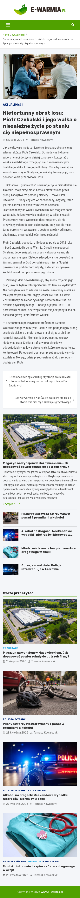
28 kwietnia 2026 (17, 732)
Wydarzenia (51, 861)
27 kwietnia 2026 (17, 804)
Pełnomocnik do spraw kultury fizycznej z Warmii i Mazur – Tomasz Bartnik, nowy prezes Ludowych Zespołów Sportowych (40, 381)
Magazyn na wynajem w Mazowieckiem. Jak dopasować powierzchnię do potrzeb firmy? (36, 465)
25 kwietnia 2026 (17, 875)
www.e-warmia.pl (52, 892)
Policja (8, 719)
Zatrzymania (37, 790)
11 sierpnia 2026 (16, 661)
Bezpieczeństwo (14, 861)
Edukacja (34, 861)
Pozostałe (10, 648)
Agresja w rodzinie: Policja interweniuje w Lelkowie (41, 567)
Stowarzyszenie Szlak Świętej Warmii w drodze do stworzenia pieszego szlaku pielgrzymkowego (43, 400)
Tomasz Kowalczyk (41, 139)
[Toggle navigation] (8, 25)
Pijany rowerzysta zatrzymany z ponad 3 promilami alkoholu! (45, 515)
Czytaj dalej (9, 504)
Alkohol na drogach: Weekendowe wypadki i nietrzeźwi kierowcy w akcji (46, 534)
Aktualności (13, 104)
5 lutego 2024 (15, 139)
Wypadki (20, 719)
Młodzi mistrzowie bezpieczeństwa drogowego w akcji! (48, 550)
